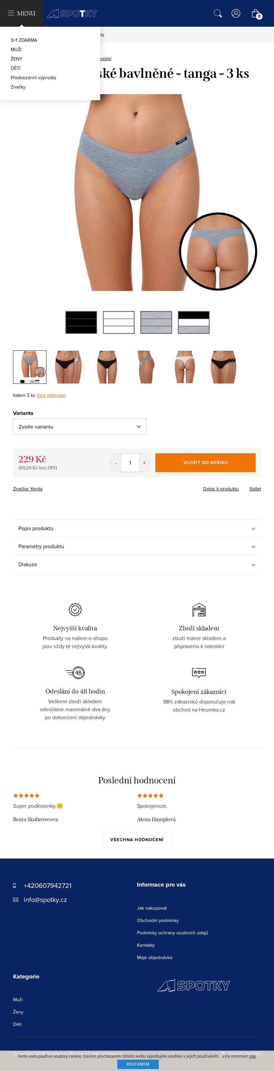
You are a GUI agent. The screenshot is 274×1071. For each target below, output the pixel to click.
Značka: (27, 488)
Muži (18, 1000)
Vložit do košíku (205, 462)
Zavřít (49, 486)
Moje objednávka (154, 957)
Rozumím (138, 1064)
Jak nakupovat (152, 908)
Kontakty (146, 945)
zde (252, 1056)
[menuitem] (50, 40)
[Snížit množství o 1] (116, 463)
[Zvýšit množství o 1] (144, 463)
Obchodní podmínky (158, 920)
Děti (17, 1024)
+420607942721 (48, 885)
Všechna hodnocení (137, 839)
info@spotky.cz (45, 899)
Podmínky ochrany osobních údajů (172, 932)
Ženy (18, 1012)
